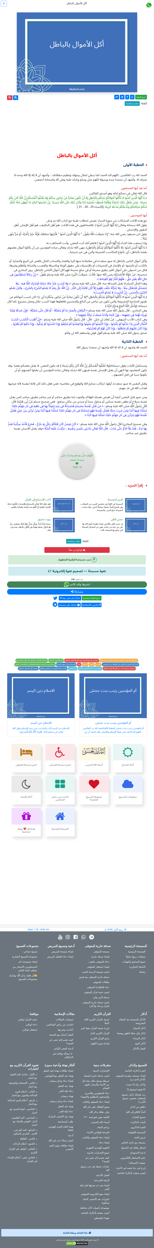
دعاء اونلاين (31, 1024)
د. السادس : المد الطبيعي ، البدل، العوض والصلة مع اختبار (23, 1121)
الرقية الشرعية (101, 1180)
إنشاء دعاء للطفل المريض (60, 956)
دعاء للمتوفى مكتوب (98, 961)
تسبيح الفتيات (138, 1117)
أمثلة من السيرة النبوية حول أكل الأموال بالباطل (82, 660)
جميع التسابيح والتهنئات (133, 961)
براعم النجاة (103, 1127)
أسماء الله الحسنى (100, 1122)
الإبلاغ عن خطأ (76, 550)
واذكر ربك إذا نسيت (135, 1084)
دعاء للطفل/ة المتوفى (98, 987)
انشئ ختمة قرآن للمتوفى (96, 992)
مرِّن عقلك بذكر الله (99, 1111)
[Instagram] (68, 937)
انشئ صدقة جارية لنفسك (96, 1075)
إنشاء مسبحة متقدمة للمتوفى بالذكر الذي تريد (130, 1077)
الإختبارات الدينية (101, 1070)
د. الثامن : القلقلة (28, 1138)
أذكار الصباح (139, 1028)
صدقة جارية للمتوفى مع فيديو (94, 976)
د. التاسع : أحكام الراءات (25, 1143)
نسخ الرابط (141, 97)
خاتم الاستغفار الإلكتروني (132, 1157)
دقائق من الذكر (137, 1106)
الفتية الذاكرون (138, 1127)
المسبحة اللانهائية (136, 1132)
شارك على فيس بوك (70, 598)
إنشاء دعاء (104, 1142)
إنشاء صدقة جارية (100, 956)
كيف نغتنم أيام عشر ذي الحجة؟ (61, 1041)
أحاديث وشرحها (65, 1029)
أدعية (70, 1135)
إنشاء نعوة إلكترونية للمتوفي (95, 1193)
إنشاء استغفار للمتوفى (98, 966)
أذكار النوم (140, 1043)
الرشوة (85, 664)
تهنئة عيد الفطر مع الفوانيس (59, 1075)
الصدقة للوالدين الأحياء (98, 1132)
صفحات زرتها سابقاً (135, 956)
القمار (92, 664)
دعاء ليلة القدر (66, 1090)
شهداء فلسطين (101, 1217)
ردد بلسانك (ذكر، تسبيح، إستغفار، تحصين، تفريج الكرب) (133, 1098)
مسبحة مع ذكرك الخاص (133, 1142)
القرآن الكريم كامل (99, 1033)
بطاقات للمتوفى (101, 981)
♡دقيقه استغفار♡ (136, 1089)
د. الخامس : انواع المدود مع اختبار (23, 1110)
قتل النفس (73, 668)
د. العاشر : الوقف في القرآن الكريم (23, 1150)
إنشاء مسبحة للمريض (62, 951)
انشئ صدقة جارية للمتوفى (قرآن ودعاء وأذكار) (96, 1004)
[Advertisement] (77, 128)
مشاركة (78, 592)
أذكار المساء (139, 1038)
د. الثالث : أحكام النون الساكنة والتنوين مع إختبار (24, 1093)
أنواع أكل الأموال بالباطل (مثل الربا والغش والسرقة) (119, 660)
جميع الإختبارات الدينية (98, 1152)
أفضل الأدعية (102, 1175)
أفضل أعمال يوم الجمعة (61, 1034)
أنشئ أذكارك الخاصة (135, 1070)
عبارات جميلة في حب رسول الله (94, 1168)
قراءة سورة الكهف (99, 1043)
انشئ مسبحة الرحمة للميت (95, 971)
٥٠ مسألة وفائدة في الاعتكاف (63, 1055)
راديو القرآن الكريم (100, 1038)
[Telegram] (92, 937)
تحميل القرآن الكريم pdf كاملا (97, 1021)
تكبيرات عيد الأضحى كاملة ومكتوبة (96, 1201)
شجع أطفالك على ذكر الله (96, 1106)
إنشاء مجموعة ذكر (27, 961)
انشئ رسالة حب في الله (60, 1140)
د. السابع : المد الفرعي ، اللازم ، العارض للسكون (25, 1131)
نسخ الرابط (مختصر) (91, 598)
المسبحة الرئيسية (136, 951)
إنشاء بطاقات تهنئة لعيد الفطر (58, 1070)
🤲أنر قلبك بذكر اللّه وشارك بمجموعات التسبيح (23, 977)
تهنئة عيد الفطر (65, 1085)
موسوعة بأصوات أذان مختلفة (94, 1207)
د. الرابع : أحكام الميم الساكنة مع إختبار (22, 1102)
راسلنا (142, 971)
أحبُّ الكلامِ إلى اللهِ (135, 1111)
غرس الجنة (139, 1137)
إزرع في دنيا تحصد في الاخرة (130, 1167)
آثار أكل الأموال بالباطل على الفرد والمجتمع (31, 660)
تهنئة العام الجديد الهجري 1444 (61, 1128)
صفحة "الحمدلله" (136, 1162)
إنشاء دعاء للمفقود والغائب (95, 1101)
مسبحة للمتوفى (101, 951)
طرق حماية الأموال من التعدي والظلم (53, 668)
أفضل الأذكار (139, 1048)
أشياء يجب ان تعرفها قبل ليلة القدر (94, 1187)
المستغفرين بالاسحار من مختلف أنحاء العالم (25, 968)
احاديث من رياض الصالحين (59, 1024)
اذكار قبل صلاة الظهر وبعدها (131, 1033)
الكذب (98, 664)
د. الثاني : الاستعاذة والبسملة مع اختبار (23, 1084)
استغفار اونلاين (29, 1029)
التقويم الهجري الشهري (97, 1147)
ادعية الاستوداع (137, 1152)
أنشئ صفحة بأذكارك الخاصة (131, 1173)
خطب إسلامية (132, 103)
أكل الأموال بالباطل (56, 660)
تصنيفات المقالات (64, 1019)
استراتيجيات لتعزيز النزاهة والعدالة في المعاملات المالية (35, 664)
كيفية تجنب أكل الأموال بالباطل (90, 668)
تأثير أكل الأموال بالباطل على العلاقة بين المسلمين (120, 664)
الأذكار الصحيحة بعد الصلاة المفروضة (132, 1021)
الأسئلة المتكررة (137, 966)
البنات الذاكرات (137, 1122)
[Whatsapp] (84, 937)
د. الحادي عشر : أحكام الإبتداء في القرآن (22, 1159)
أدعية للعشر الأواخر (63, 1048)
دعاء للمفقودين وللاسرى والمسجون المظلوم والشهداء (94, 1095)
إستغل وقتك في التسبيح (133, 1147)
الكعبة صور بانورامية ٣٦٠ (96, 1117)
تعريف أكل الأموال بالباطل (28, 668)
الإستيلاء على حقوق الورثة (66, 664)
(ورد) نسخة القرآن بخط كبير (95, 1028)
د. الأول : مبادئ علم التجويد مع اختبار (23, 1076)
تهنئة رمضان (67, 1096)
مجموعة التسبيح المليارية (24, 956)
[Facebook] (76, 937)
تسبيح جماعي (30, 951)
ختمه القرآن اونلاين (27, 1019)
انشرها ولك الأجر (79, 584)
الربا (79, 664)
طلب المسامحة (65, 1121)
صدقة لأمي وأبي (101, 997)
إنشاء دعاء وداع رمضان (61, 1080)
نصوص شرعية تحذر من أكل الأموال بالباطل (119, 668)
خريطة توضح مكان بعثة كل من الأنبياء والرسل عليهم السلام (95, 1084)
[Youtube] (61, 937)
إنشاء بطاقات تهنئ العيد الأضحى (61, 1147)
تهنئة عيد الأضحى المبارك (60, 1116)
